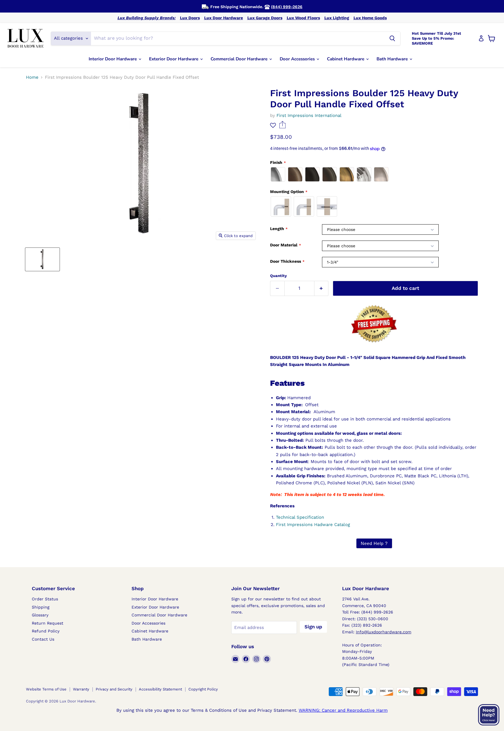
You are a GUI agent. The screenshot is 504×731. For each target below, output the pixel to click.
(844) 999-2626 (286, 6)
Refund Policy (46, 631)
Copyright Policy (203, 689)
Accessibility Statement (160, 689)
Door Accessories (298, 59)
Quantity (278, 276)
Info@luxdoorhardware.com (383, 632)
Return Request (47, 623)
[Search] (392, 38)
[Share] (282, 126)
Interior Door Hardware (113, 59)
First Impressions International (309, 115)
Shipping (40, 607)
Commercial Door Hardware (240, 59)
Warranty (81, 689)
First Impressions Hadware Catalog (313, 524)
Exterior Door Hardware (174, 59)
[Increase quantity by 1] (321, 288)
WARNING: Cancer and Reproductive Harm (343, 710)
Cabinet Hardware (346, 59)
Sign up (313, 627)
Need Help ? (374, 543)
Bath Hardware (393, 59)
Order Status (45, 599)
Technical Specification (300, 517)
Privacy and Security (114, 689)
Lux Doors (190, 17)
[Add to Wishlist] (273, 125)
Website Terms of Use (46, 689)
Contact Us (43, 639)
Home (32, 77)
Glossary (40, 615)
